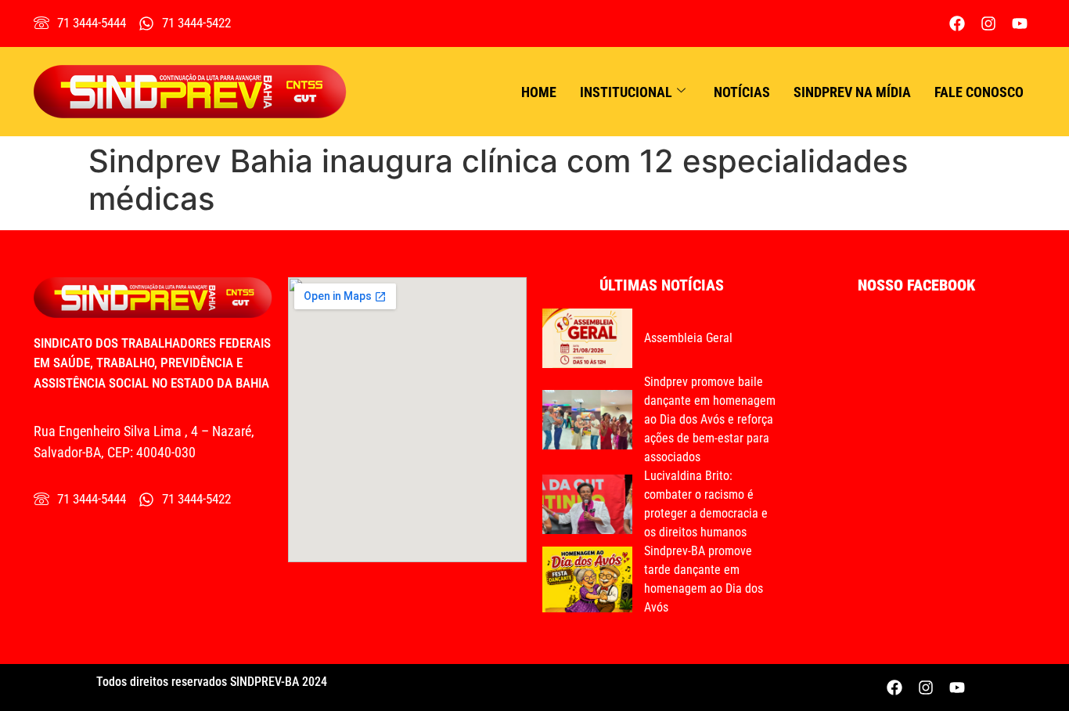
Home (538, 92)
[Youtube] (1019, 23)
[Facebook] (957, 23)
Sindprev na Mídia (852, 92)
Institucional (626, 92)
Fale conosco (979, 92)
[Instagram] (988, 23)
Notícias (742, 92)
